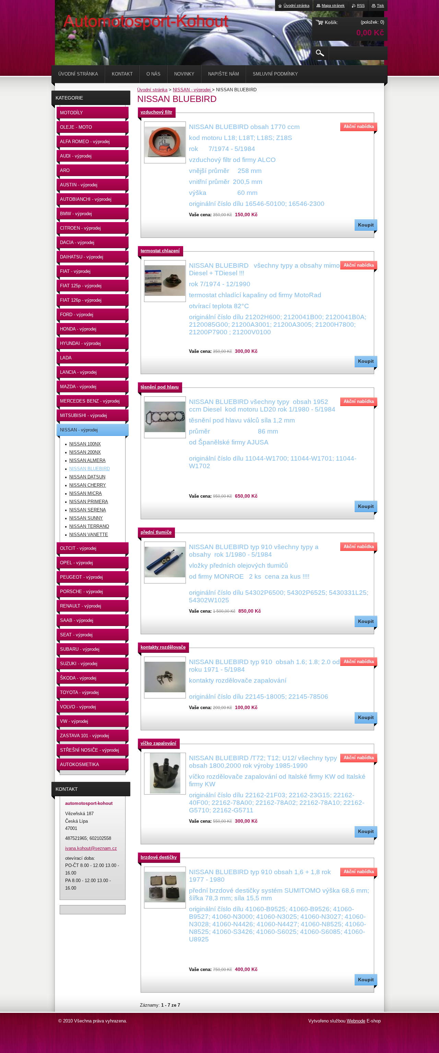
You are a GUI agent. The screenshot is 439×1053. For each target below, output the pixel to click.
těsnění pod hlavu (160, 387)
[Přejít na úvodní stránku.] (72, 20)
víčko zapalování (158, 743)
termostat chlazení (160, 250)
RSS (361, 5)
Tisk (380, 5)
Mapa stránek (333, 5)
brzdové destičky (159, 857)
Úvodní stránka (152, 89)
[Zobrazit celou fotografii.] (165, 142)
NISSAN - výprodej (192, 89)
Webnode (356, 1020)
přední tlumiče (156, 532)
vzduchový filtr (156, 112)
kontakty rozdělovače (163, 647)
